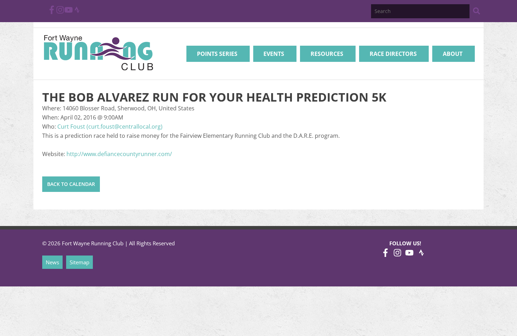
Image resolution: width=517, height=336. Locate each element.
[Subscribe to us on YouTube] (68, 12)
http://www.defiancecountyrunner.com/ (119, 154)
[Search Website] (476, 12)
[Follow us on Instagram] (60, 12)
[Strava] (77, 12)
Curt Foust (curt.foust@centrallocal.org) (109, 126)
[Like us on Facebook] (51, 12)
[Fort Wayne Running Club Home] (98, 52)
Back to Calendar (71, 184)
